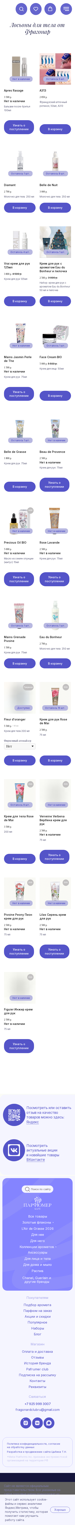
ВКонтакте (35, 1159)
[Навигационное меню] (66, 9)
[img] (14, 1150)
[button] (21, 8)
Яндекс (32, 1122)
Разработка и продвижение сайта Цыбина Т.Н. (37, 1451)
